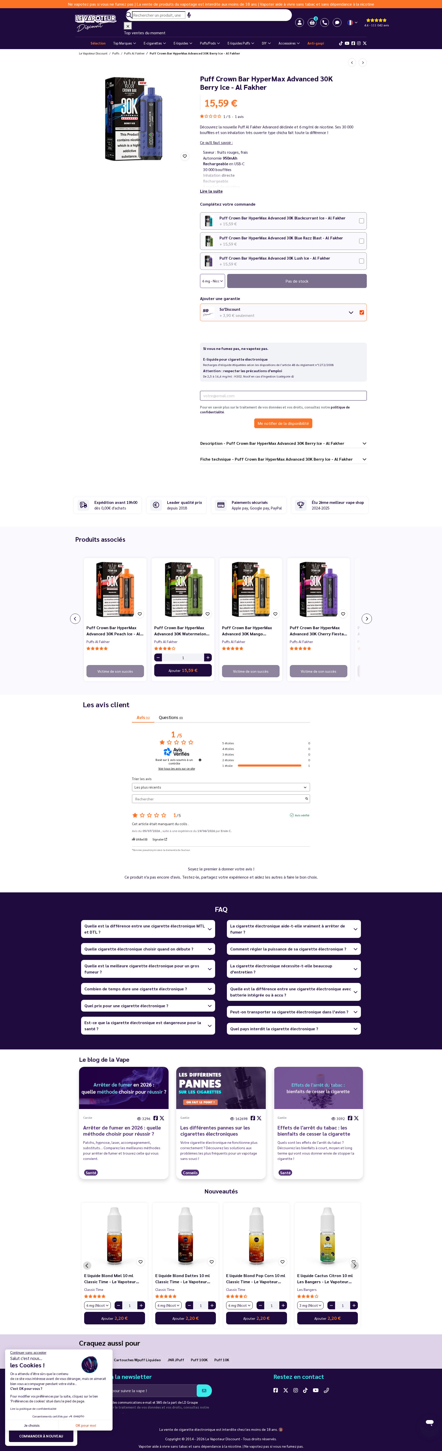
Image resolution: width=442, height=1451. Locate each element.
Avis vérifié (302, 815)
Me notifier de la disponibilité (283, 423)
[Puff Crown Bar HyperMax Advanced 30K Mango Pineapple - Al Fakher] (250, 589)
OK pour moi (85, 1425)
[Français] (352, 23)
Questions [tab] (170, 717)
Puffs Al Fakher (98, 641)
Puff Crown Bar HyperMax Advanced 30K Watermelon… (181, 630)
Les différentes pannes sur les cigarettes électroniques (215, 1130)
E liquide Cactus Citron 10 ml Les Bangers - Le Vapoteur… (325, 1278)
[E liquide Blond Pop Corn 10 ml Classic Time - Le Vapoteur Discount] (257, 1236)
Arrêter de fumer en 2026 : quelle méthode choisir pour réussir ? (122, 1130)
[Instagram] (359, 43)
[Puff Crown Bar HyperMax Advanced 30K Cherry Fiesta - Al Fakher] (318, 589)
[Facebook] (353, 43)
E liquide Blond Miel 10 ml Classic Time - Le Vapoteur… (111, 1278)
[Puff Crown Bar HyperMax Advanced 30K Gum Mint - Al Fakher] (363, 62)
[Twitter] (365, 43)
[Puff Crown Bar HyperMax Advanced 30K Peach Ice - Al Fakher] (115, 589)
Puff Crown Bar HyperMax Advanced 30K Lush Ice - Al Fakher (274, 258)
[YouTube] (316, 1390)
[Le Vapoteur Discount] (99, 23)
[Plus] (208, 657)
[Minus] (158, 657)
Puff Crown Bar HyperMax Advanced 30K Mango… (247, 630)
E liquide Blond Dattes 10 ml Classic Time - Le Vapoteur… (182, 1278)
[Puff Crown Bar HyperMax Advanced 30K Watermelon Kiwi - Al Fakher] (183, 589)
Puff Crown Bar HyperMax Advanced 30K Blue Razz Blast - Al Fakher (281, 237)
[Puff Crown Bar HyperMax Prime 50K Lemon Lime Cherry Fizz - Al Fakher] (352, 62)
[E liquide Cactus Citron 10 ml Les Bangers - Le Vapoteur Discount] (328, 1236)
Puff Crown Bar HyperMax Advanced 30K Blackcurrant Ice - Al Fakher (282, 217)
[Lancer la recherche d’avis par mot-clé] (307, 799)
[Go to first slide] (355, 1265)
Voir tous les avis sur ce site (176, 768)
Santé (91, 1172)
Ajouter (183, 670)
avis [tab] (143, 717)
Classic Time (93, 1289)
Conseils (190, 1172)
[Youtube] (347, 43)
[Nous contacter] (326, 1390)
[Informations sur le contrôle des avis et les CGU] (200, 760)
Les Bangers (307, 1289)
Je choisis (32, 1425)
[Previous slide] (87, 1265)
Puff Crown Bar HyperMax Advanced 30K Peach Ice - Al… (114, 630)
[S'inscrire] (204, 1390)
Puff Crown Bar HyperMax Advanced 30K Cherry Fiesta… (318, 630)
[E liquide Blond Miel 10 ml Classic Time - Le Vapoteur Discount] (115, 1236)
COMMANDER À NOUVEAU (41, 1436)
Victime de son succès (115, 671)
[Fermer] (128, 26)
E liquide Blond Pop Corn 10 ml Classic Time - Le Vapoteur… (255, 1278)
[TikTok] (341, 43)
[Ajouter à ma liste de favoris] (185, 156)
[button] (312, 22)
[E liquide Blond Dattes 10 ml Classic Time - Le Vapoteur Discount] (186, 1236)
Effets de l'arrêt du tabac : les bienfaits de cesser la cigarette (314, 1130)
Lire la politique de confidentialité (33, 1408)
